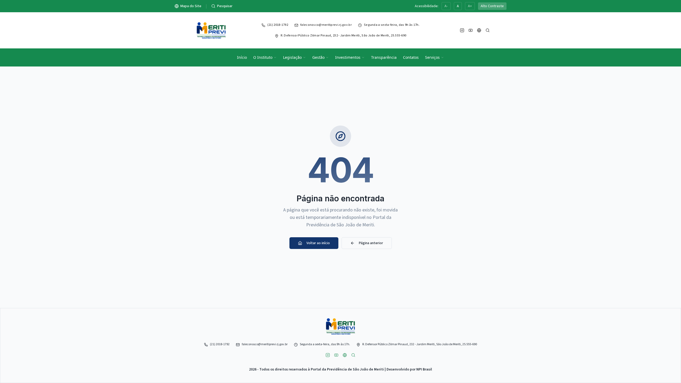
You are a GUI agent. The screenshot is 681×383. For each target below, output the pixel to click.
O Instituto (262, 57)
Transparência (384, 57)
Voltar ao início (318, 243)
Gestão (318, 57)
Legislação (292, 57)
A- (446, 6)
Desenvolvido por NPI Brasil (409, 369)
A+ (470, 6)
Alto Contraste (492, 6)
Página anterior (371, 243)
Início (242, 57)
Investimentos (347, 57)
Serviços (432, 57)
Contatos (411, 57)
